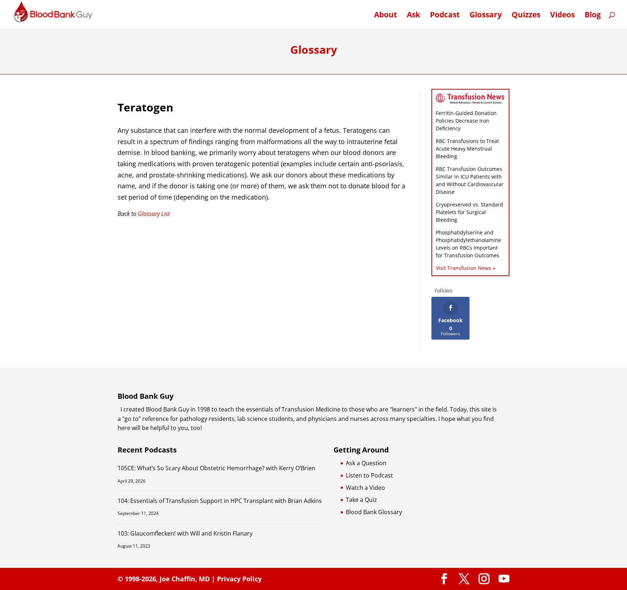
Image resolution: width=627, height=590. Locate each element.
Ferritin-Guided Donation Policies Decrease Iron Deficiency (466, 121)
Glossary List (154, 214)
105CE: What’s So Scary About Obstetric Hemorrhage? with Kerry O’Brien (216, 468)
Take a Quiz (361, 500)
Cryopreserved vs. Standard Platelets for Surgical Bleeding (469, 212)
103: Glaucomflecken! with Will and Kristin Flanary (185, 533)
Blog (593, 16)
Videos (562, 16)
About (385, 16)
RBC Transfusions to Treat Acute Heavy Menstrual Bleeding (467, 149)
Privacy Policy (239, 578)
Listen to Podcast (369, 475)
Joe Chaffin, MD (185, 578)
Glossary (486, 16)
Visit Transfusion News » (465, 268)
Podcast (445, 16)
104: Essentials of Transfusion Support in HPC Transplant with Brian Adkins (220, 501)
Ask (413, 16)
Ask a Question (366, 463)
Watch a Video (365, 488)
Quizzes (526, 16)
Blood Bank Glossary (374, 512)
